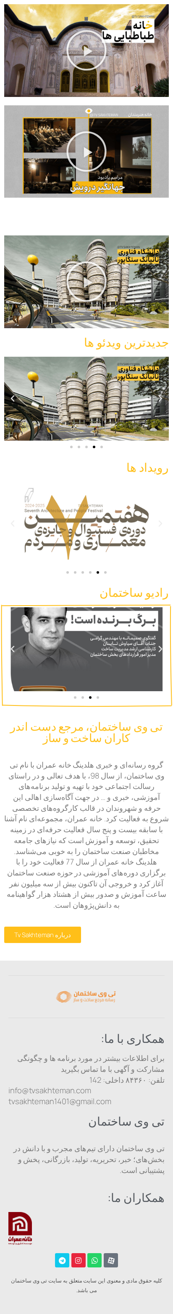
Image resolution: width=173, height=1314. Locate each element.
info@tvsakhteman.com (49, 1090)
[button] (86, 50)
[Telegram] (62, 1260)
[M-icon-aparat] (111, 1260)
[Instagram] (78, 1260)
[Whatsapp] (94, 1260)
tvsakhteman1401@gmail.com (59, 1101)
